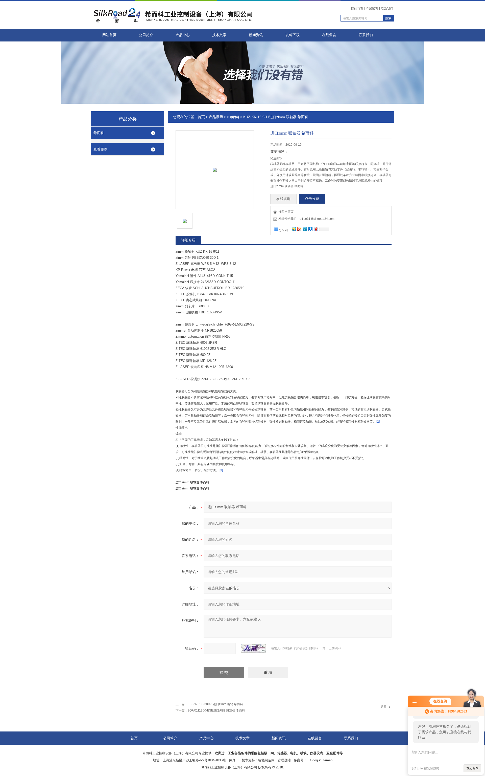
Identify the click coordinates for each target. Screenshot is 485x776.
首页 (201, 117)
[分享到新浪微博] (299, 229)
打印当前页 (286, 211)
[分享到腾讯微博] (304, 229)
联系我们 (387, 8)
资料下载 (292, 35)
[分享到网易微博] (316, 229)
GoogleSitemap (321, 760)
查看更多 (100, 149)
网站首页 (357, 8)
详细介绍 (188, 240)
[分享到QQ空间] (293, 229)
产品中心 (183, 35)
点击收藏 (312, 199)
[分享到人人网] (310, 229)
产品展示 (216, 117)
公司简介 (146, 35)
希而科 (98, 133)
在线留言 (372, 8)
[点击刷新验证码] (253, 648)
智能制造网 (266, 760)
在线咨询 (283, 199)
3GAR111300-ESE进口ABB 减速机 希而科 (216, 710)
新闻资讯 (256, 35)
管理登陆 (284, 760)
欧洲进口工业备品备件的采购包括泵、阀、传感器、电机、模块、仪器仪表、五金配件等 (279, 753)
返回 (383, 706)
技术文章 (219, 35)
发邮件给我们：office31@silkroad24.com (306, 219)
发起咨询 (472, 768)
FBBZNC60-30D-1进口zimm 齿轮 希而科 (215, 704)
